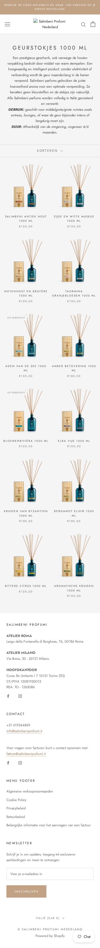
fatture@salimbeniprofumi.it (26, 753)
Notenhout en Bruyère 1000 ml (26, 293)
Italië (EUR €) (48, 918)
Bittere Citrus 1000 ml (26, 586)
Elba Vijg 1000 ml (74, 441)
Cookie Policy (16, 799)
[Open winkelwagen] (93, 24)
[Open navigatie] (7, 24)
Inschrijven (26, 891)
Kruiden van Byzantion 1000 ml (26, 513)
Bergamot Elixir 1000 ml (74, 513)
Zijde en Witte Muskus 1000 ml (74, 218)
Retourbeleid (15, 816)
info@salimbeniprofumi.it (24, 731)
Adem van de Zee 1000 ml (25, 368)
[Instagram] (20, 696)
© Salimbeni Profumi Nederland (50, 929)
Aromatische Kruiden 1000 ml (74, 588)
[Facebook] (8, 696)
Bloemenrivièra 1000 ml (26, 441)
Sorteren (48, 150)
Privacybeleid (16, 808)
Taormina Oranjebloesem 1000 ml (74, 293)
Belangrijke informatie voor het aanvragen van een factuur (48, 825)
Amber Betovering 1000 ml (74, 368)
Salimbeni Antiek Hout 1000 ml (26, 218)
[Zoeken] (83, 24)
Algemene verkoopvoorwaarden (29, 791)
